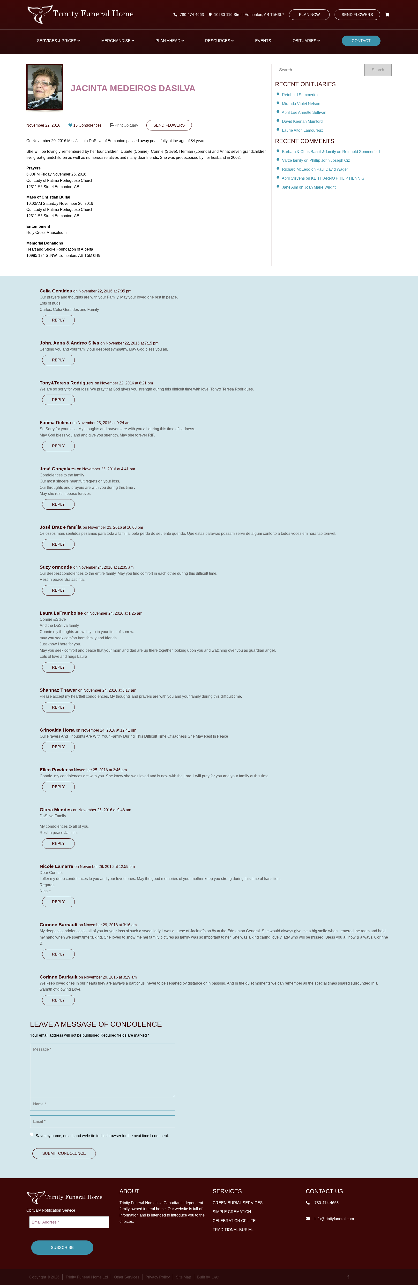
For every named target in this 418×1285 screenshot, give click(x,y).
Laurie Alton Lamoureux (302, 130)
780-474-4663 (192, 15)
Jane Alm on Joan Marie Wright (309, 187)
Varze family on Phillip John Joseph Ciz (316, 160)
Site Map (183, 1277)
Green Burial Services (238, 1203)
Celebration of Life (234, 1221)
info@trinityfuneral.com (334, 1219)
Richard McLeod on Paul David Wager (315, 169)
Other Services (126, 1277)
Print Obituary (126, 125)
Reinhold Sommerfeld (301, 95)
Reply (58, 320)
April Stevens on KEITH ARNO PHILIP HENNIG (323, 178)
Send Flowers (357, 15)
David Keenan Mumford (302, 121)
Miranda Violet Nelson (301, 103)
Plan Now (309, 15)
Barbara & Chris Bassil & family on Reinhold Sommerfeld (331, 151)
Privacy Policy (157, 1277)
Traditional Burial (233, 1230)
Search (378, 70)
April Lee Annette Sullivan (304, 112)
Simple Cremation (232, 1212)
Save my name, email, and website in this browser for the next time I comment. (102, 1136)
